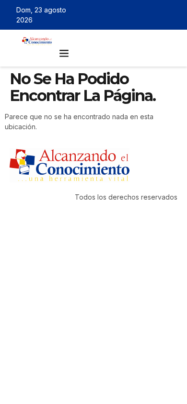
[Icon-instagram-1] (160, 15)
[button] (64, 53)
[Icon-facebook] (132, 15)
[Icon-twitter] (146, 15)
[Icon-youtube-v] (174, 15)
